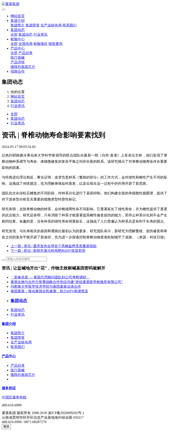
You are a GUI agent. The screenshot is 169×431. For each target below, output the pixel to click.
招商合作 (18, 71)
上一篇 (54, 246)
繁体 (6, 426)
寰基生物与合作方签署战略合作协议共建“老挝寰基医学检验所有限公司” (67, 282)
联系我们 (69, 25)
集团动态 (18, 30)
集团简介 (18, 25)
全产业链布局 (51, 25)
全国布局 (25, 44)
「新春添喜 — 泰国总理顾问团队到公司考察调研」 (50, 277)
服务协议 (9, 388)
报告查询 (55, 44)
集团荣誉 (33, 25)
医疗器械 (18, 57)
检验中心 (18, 39)
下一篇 (48, 250)
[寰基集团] (84, 4)
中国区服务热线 (14, 397)
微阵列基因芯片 (23, 67)
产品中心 (18, 48)
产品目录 (25, 53)
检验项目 (40, 44)
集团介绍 (18, 20)
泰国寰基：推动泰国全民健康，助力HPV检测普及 (49, 291)
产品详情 (18, 62)
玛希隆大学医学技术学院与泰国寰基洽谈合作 (46, 286)
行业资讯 (40, 34)
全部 (14, 34)
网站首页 (18, 16)
